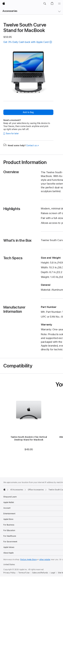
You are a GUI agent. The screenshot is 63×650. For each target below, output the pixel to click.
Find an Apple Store (28, 559)
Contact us (32, 145)
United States (9, 564)
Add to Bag (28, 112)
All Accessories (16, 490)
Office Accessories (36, 490)
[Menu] (59, 3)
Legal (53, 573)
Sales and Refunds (40, 573)
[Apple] (4, 489)
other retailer (44, 559)
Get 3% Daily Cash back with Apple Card (26, 42)
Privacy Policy (9, 573)
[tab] (17, 92)
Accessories (9, 10)
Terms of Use (24, 573)
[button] (44, 3)
